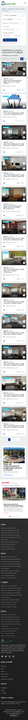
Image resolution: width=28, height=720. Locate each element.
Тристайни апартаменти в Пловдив (10, 592)
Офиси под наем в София (7, 546)
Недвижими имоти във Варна (9, 556)
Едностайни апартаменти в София (10, 530)
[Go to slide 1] (8, 516)
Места (3, 671)
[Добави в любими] (24, 74)
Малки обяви (5, 674)
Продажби (4, 688)
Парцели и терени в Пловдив (9, 606)
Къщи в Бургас (5, 626)
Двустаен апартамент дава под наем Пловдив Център (13, 239)
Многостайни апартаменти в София (11, 537)
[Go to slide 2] (9, 516)
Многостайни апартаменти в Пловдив (11, 595)
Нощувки (4, 693)
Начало (4, 9)
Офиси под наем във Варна (8, 575)
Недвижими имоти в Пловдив (9, 585)
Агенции (3, 666)
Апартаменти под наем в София (9, 542)
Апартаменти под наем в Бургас (9, 628)
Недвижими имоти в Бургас (8, 614)
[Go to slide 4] (12, 516)
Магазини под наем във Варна (9, 573)
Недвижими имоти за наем (16, 9)
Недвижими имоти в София (8, 528)
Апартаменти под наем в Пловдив (10, 599)
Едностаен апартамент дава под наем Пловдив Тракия (12, 82)
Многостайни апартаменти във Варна (11, 566)
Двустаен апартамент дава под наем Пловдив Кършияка (13, 144)
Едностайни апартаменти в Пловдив (11, 588)
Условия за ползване (7, 679)
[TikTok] (13, 656)
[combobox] (17, 15)
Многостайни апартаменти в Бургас (11, 624)
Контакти (4, 676)
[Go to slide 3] (11, 516)
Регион (5, 23)
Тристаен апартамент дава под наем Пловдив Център (13, 113)
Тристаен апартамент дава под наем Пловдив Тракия (13, 302)
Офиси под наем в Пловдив (8, 604)
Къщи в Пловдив (5, 597)
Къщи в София (4, 539)
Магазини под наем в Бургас (8, 631)
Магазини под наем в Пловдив (9, 602)
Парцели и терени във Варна (8, 577)
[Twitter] (6, 656)
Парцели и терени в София (8, 549)
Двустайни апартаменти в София (10, 532)
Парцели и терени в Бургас (8, 635)
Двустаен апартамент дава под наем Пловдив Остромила (13, 270)
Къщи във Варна (5, 568)
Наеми (3, 690)
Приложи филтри (10, 40)
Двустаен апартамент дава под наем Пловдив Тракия (13, 333)
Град (4, 19)
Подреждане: (9, 58)
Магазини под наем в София (8, 544)
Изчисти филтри (9, 43)
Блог (2, 668)
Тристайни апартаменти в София (10, 535)
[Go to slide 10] (19, 516)
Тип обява (6, 15)
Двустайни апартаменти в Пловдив (10, 590)
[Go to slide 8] (17, 516)
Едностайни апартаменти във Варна (11, 559)
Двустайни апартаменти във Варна (10, 561)
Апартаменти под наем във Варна (10, 570)
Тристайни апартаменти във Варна (10, 563)
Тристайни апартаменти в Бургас (10, 621)
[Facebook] (2, 656)
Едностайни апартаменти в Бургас (10, 617)
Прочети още (7, 475)
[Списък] (24, 58)
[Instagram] (9, 656)
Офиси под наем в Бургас (7, 633)
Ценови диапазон (8, 33)
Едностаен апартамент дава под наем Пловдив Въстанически (12, 207)
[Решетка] (21, 58)
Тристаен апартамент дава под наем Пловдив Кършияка (13, 175)
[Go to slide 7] (16, 516)
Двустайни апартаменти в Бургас (10, 619)
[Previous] (3, 501)
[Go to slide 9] (18, 516)
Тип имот (6, 26)
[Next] (24, 501)
